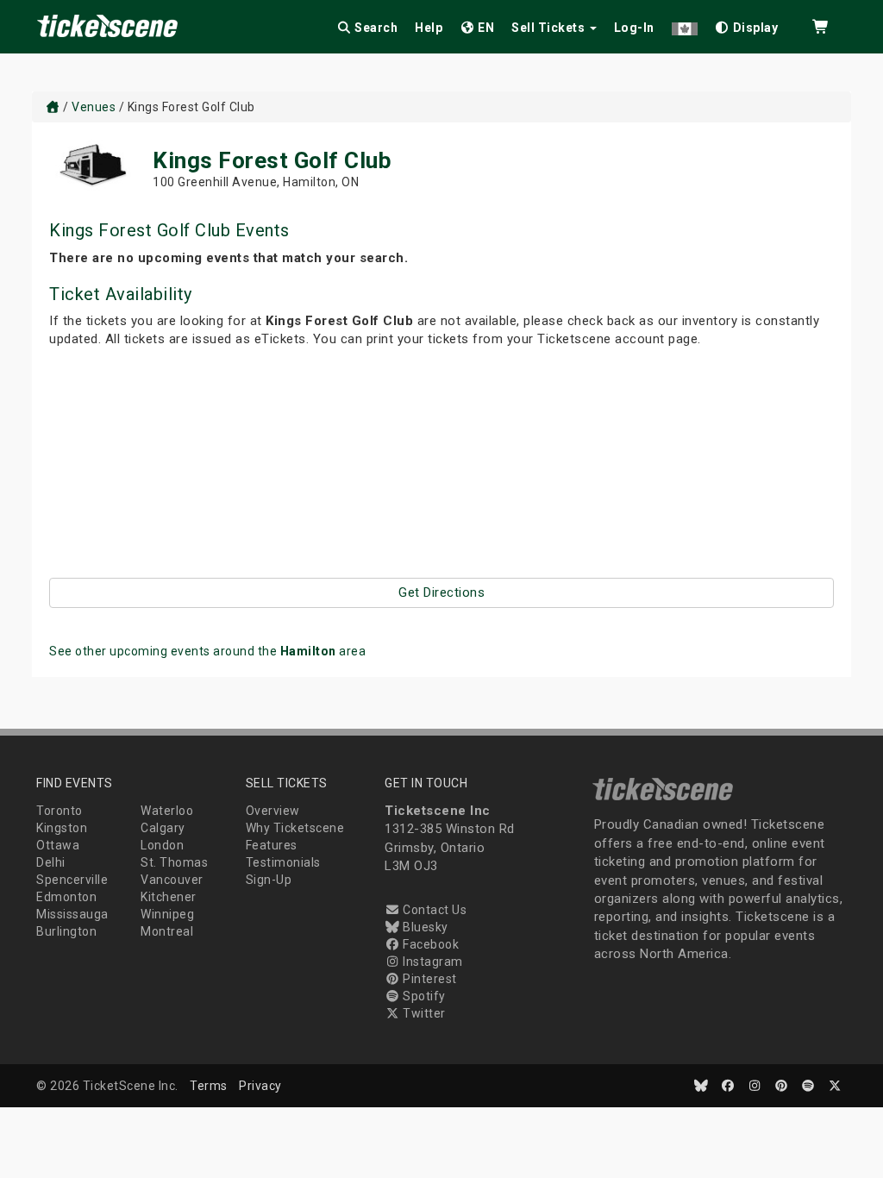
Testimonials (283, 862)
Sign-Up (269, 880)
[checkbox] (746, 24)
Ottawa (57, 845)
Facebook (429, 944)
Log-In (634, 27)
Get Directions (441, 592)
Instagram (431, 961)
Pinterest (428, 979)
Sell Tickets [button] (549, 27)
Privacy (260, 1086)
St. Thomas (174, 862)
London (162, 845)
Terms (209, 1086)
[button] (684, 24)
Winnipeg (167, 914)
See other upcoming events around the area (207, 651)
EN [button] (485, 27)
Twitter (423, 1013)
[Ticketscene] (52, 107)
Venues (94, 107)
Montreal (167, 931)
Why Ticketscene (295, 828)
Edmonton (66, 897)
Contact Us (433, 910)
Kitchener (169, 897)
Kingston (61, 828)
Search (375, 27)
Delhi (51, 862)
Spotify (423, 996)
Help (428, 27)
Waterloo (167, 811)
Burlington (66, 931)
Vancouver (172, 880)
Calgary (163, 828)
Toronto (59, 811)
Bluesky (424, 927)
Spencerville (72, 880)
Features (271, 845)
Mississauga (72, 914)
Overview (273, 811)
